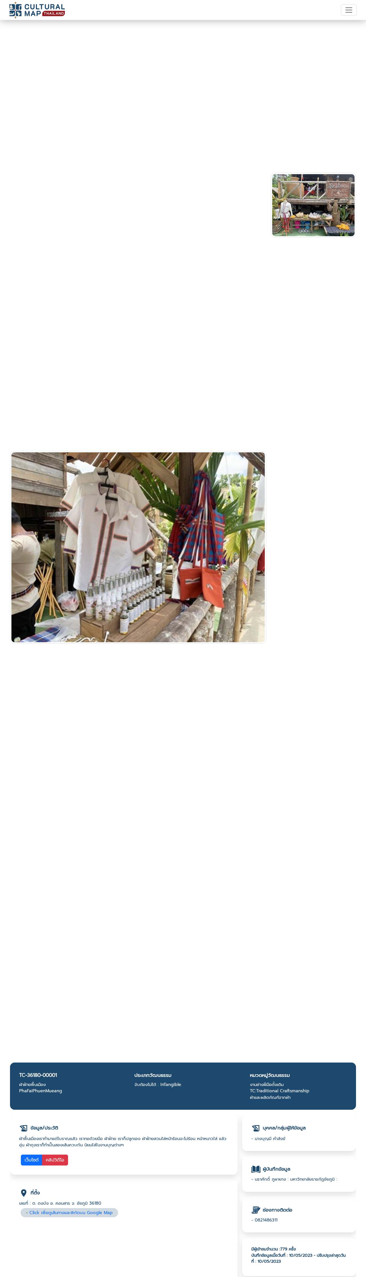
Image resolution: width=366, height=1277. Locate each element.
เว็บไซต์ (32, 1160)
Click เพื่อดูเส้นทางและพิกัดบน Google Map (71, 1213)
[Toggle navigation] (349, 10)
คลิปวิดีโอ (55, 1160)
